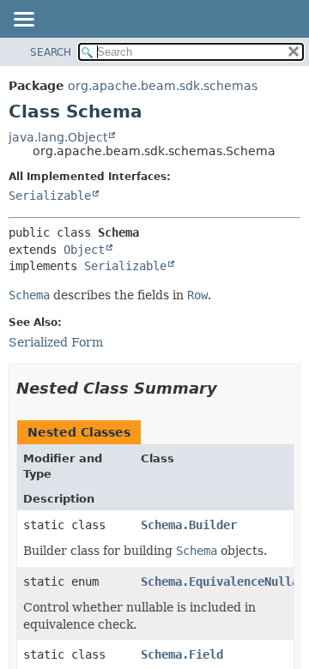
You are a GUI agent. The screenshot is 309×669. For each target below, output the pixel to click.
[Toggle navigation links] (23, 21)
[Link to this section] (229, 388)
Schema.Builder (189, 525)
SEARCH (50, 52)
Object (84, 249)
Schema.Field (182, 654)
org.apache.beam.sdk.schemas (163, 86)
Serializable (50, 195)
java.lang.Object (58, 137)
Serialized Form (56, 342)
